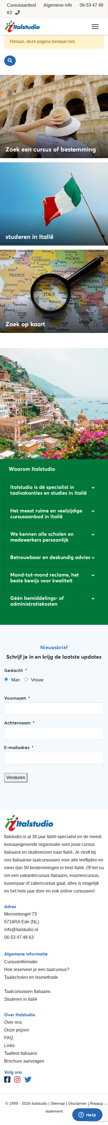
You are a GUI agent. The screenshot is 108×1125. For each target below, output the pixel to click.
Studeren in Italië (20, 999)
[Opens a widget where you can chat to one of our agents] (87, 1115)
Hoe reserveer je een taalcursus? (36, 969)
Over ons (13, 1022)
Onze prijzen (16, 1030)
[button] (54, 490)
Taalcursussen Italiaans (27, 991)
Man (15, 679)
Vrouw (37, 679)
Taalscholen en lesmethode (31, 977)
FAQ (8, 1037)
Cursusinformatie (21, 961)
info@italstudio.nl (21, 929)
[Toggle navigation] (95, 27)
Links (9, 1045)
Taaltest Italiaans (20, 1053)
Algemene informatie (26, 954)
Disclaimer (77, 1103)
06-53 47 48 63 (19, 937)
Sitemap (58, 1103)
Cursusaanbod (21, 5)
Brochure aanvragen (24, 1061)
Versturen (15, 777)
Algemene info (57, 5)
